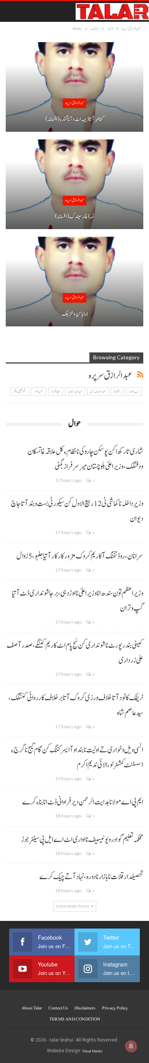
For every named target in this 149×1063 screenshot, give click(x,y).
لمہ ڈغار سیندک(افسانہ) (74, 216)
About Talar (31, 1008)
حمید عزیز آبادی (75, 391)
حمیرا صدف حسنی (97, 391)
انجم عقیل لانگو (20, 391)
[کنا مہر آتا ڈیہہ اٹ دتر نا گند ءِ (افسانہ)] (74, 87)
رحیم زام (117, 391)
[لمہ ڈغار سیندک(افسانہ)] (74, 184)
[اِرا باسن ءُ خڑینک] (74, 281)
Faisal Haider (92, 1051)
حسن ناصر (38, 391)
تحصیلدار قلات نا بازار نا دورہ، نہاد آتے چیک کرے (91, 876)
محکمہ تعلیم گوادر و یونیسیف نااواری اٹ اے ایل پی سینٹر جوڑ (82, 839)
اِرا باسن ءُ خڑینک (75, 314)
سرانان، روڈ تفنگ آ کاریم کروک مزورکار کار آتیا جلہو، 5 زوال (79, 556)
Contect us (58, 1008)
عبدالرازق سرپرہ (74, 103)
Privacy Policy (115, 1008)
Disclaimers (85, 1008)
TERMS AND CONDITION (74, 1019)
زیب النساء (134, 391)
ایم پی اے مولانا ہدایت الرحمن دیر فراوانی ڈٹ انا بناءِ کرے (82, 802)
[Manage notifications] (131, 1046)
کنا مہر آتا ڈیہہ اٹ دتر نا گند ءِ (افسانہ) (74, 119)
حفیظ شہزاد (55, 391)
